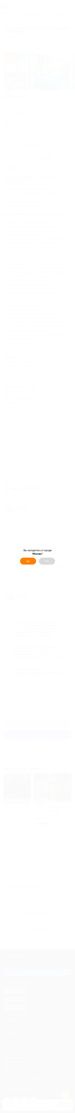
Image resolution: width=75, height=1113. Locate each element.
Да (28, 561)
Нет (47, 561)
